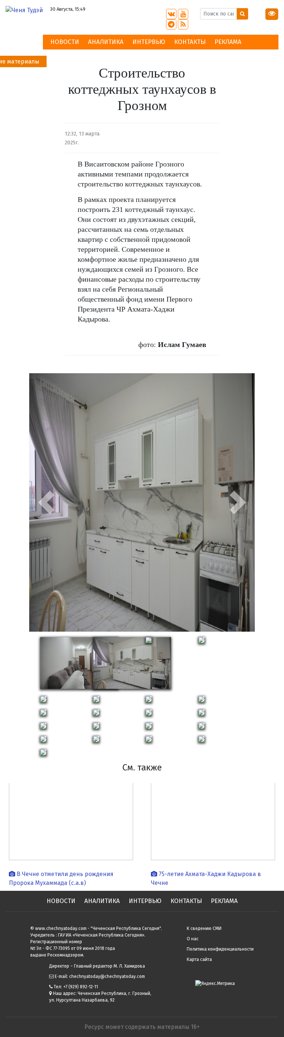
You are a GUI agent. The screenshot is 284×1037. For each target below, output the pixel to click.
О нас (193, 938)
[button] (46, 502)
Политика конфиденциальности (220, 949)
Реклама (227, 42)
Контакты (190, 42)
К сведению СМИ (204, 928)
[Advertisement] (257, 166)
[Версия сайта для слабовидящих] (271, 14)
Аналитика (106, 42)
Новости (64, 42)
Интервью (148, 42)
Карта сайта (199, 959)
